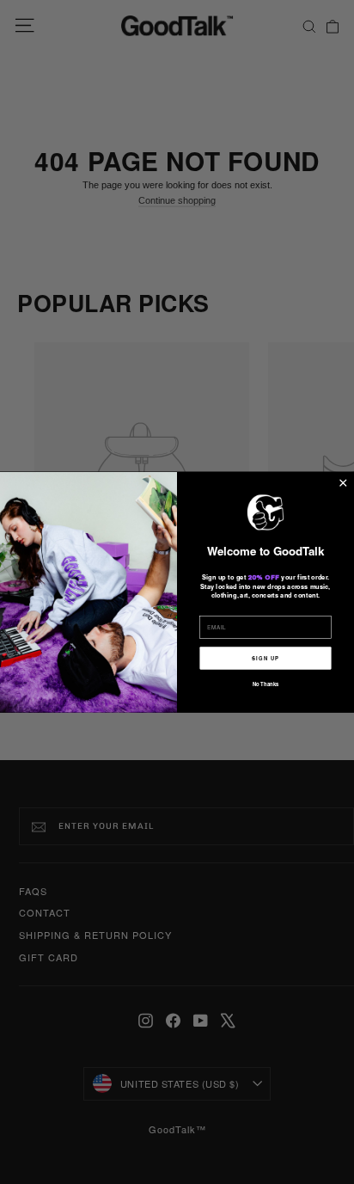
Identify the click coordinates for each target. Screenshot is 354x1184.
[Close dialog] (343, 482)
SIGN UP (265, 657)
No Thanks (265, 683)
